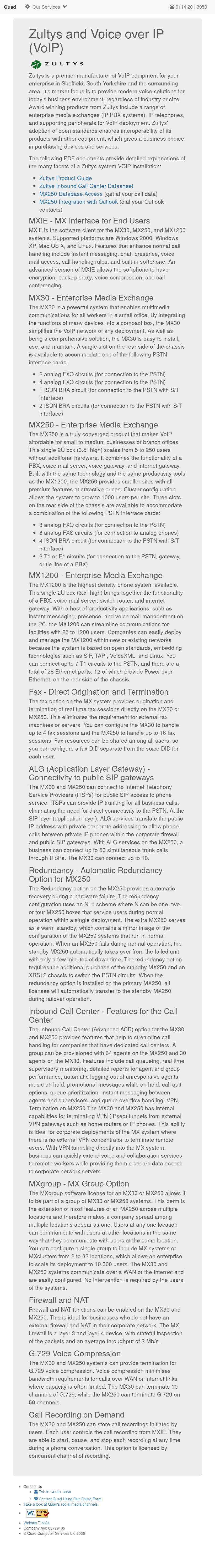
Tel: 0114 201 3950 (54, 1491)
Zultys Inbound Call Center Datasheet (86, 186)
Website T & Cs (36, 1522)
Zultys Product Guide (65, 178)
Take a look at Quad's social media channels (61, 1504)
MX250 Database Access (71, 193)
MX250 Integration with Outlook (78, 201)
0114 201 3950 (190, 6)
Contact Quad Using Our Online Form (69, 1498)
